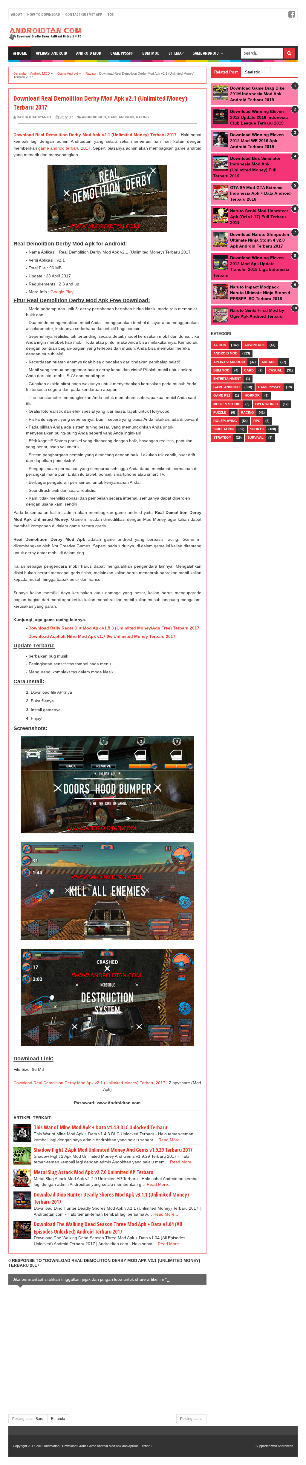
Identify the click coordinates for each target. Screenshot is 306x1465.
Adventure (254, 345)
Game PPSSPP (121, 53)
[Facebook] (291, 14)
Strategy (222, 437)
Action (219, 345)
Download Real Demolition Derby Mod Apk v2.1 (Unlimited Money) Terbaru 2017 (95, 134)
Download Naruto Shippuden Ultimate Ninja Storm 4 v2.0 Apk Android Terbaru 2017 (259, 240)
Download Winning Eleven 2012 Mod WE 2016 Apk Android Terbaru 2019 (257, 140)
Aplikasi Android (51, 53)
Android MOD (94, 117)
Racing (142, 117)
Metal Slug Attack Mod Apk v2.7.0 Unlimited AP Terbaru (93, 1172)
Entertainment (227, 378)
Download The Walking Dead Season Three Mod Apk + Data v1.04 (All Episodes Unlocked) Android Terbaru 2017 (108, 1227)
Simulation (223, 429)
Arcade (268, 362)
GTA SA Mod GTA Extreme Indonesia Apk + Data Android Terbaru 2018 (260, 193)
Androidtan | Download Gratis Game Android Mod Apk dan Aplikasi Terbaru (98, 1446)
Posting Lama (191, 1419)
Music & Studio (227, 404)
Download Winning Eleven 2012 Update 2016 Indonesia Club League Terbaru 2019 (259, 117)
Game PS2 (221, 395)
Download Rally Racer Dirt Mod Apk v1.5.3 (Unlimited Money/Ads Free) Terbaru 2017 (113, 628)
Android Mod (88, 53)
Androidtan (285, 1446)
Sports (257, 429)
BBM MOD (151, 53)
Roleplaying (225, 421)
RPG (257, 421)
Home (22, 53)
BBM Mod (221, 370)
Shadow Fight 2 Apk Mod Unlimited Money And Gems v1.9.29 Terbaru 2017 (113, 1149)
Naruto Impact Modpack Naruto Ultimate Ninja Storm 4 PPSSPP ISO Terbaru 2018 (260, 293)
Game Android (205, 53)
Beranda (58, 1419)
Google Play (62, 291)
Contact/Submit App (83, 14)
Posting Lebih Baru (27, 1419)
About (16, 14)
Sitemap (176, 53)
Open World (266, 404)
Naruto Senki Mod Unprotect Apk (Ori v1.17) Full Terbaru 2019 (259, 216)
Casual (275, 370)
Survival (255, 437)
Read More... (170, 1139)
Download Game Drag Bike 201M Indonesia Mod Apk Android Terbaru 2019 (257, 94)
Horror (252, 395)
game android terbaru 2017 (64, 148)
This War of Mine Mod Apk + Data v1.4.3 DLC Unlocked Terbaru (100, 1127)
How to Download (43, 14)
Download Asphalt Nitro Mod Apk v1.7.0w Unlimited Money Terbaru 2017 (101, 636)
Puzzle (219, 412)
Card (249, 370)
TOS (110, 14)
